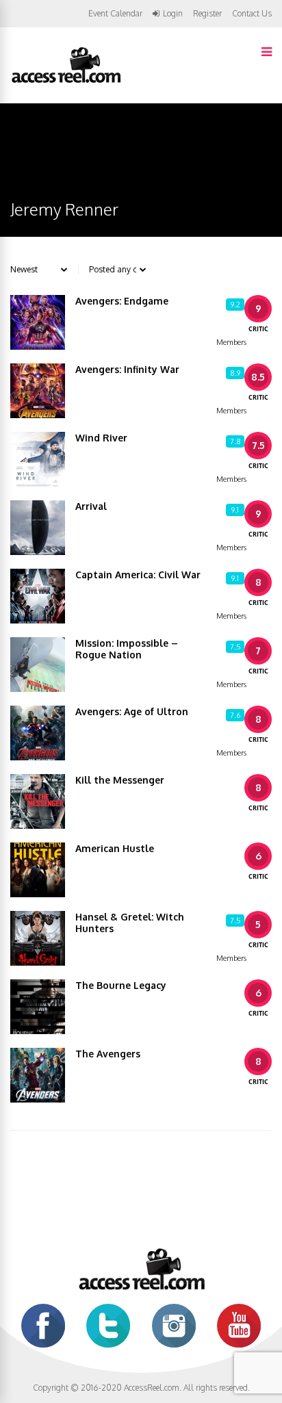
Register (207, 14)
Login (173, 14)
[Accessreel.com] (65, 82)
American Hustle (114, 848)
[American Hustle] (37, 869)
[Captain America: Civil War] (37, 596)
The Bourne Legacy (120, 985)
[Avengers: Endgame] (37, 322)
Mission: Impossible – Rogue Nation (126, 648)
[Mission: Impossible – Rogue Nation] (37, 664)
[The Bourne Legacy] (37, 1006)
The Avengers (107, 1053)
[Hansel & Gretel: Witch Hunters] (37, 938)
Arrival (91, 506)
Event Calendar (115, 13)
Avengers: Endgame (121, 301)
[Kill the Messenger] (37, 801)
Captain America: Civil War (138, 574)
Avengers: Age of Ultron (131, 711)
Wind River (101, 437)
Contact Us (252, 13)
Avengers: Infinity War (127, 369)
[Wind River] (37, 459)
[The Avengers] (37, 1075)
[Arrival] (37, 527)
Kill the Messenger (119, 780)
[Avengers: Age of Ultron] (37, 733)
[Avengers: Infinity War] (37, 390)
